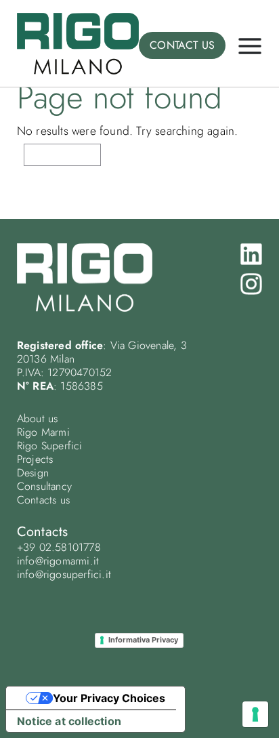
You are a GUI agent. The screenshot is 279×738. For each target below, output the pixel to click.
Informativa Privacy (143, 639)
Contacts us (43, 500)
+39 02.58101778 (59, 547)
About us (37, 418)
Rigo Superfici (50, 445)
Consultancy (44, 486)
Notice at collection (69, 721)
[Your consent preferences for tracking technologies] (255, 714)
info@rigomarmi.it (58, 561)
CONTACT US (182, 45)
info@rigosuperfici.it (64, 574)
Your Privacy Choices (109, 698)
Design (33, 472)
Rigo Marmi (43, 432)
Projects (35, 459)
